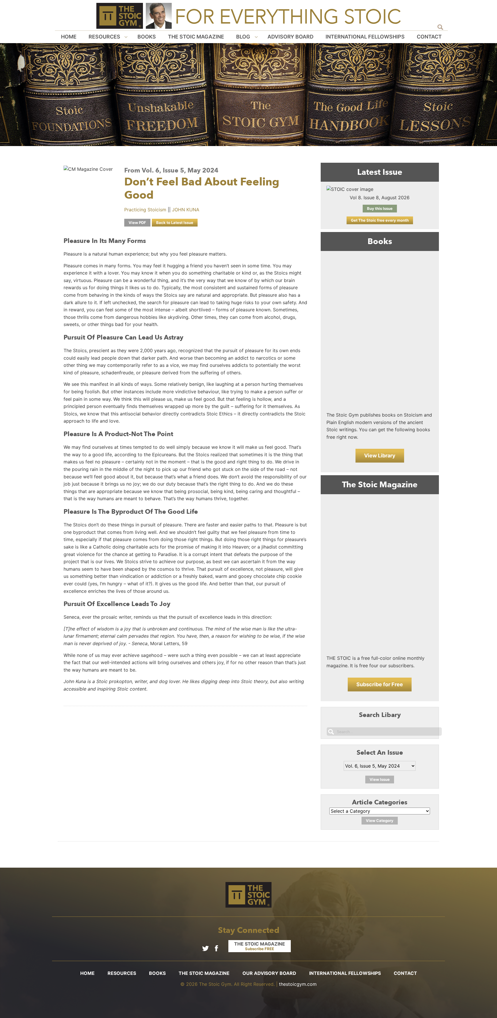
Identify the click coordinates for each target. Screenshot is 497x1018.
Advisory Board (290, 37)
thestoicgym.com (298, 984)
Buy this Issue (380, 208)
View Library (379, 456)
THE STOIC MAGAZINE (259, 946)
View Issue (380, 779)
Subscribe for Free (379, 684)
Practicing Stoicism (145, 209)
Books (146, 37)
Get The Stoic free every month (380, 220)
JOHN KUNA (185, 209)
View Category (379, 820)
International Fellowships (365, 37)
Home (69, 37)
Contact (429, 37)
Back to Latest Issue (174, 222)
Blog (243, 37)
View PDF (137, 222)
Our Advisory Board (269, 973)
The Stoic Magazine (196, 37)
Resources (104, 37)
